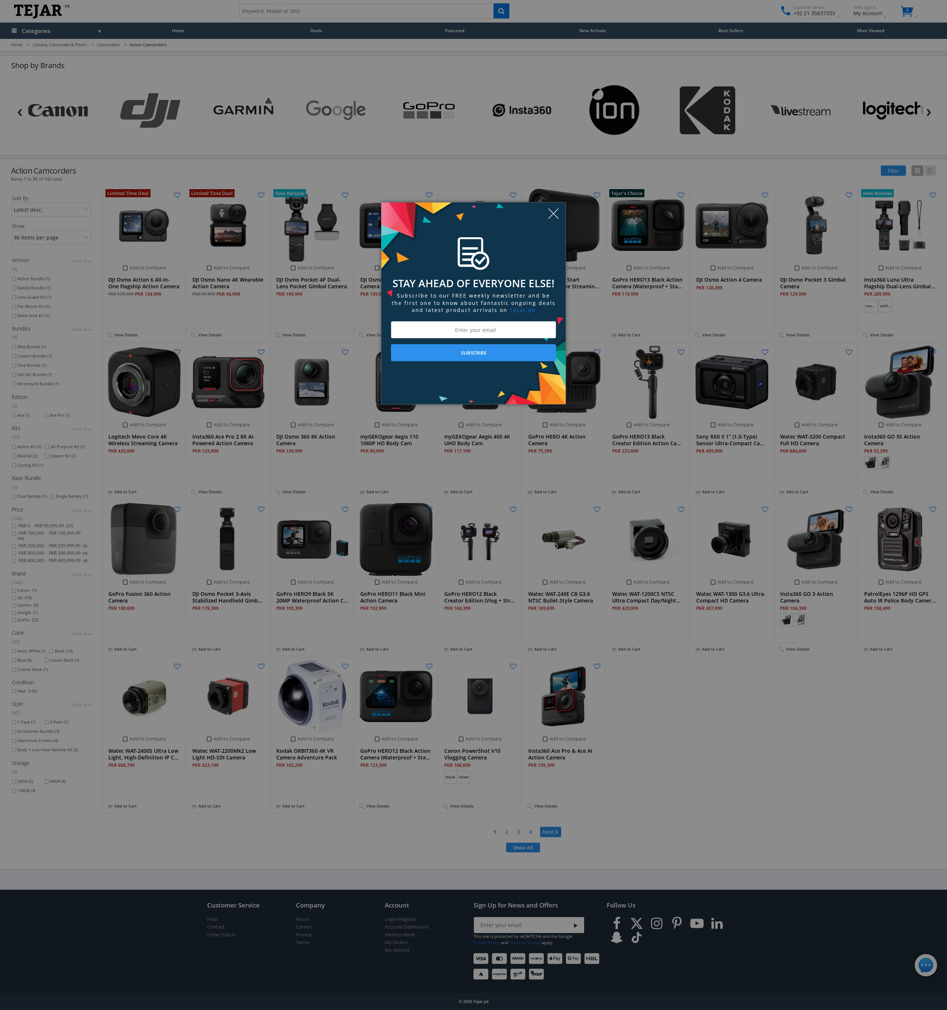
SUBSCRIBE (473, 352)
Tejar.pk (523, 309)
